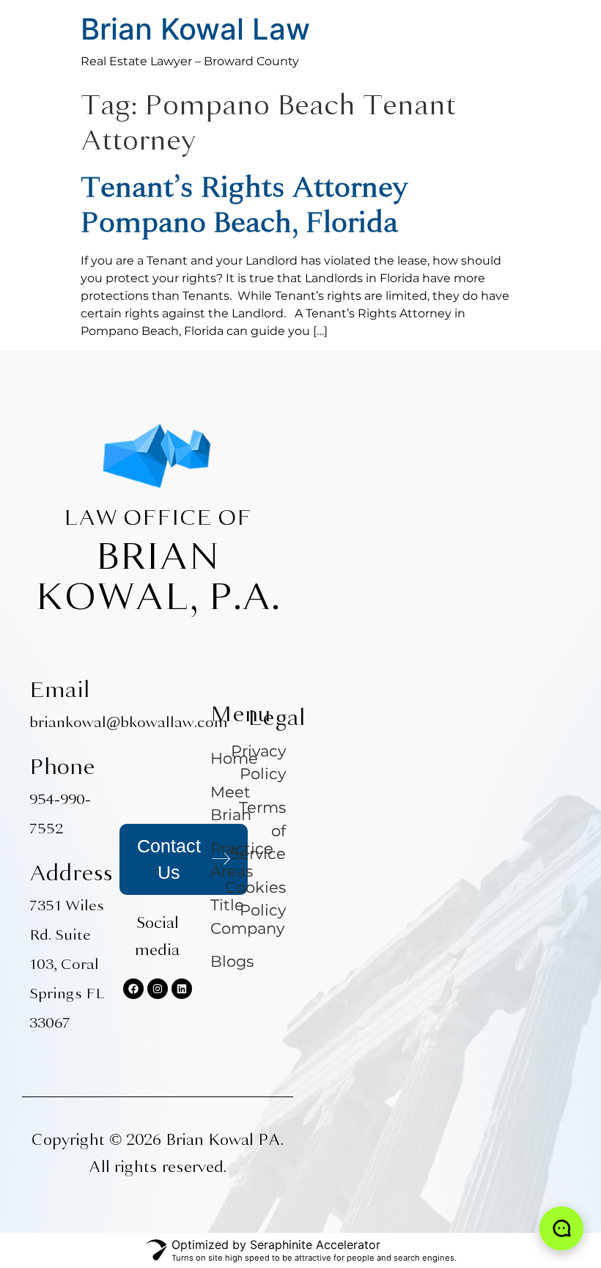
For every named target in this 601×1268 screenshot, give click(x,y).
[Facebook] (133, 988)
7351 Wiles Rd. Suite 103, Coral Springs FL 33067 (67, 964)
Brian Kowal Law (195, 29)
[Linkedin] (182, 988)
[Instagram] (157, 988)
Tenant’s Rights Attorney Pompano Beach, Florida (244, 205)
